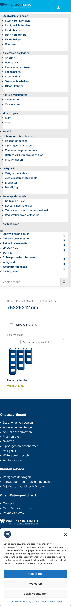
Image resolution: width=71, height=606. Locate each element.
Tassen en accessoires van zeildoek (27, 210)
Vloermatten (12, 104)
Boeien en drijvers (15, 34)
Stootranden (12, 76)
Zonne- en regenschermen (21, 150)
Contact (8, 503)
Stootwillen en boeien (15, 15)
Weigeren (35, 583)
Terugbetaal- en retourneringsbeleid (27, 481)
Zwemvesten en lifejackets (21, 177)
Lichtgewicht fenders (18, 25)
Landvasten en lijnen (17, 67)
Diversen (10, 44)
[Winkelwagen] (64, 8)
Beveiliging (11, 187)
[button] (65, 534)
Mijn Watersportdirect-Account (24, 486)
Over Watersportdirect (52, 601)
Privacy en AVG (31, 601)
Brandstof (11, 182)
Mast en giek (10, 113)
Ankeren (10, 57)
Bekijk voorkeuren (35, 593)
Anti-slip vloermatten (15, 94)
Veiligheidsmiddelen (17, 173)
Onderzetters (13, 99)
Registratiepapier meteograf (22, 214)
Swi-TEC (8, 131)
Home (10, 301)
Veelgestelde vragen (17, 477)
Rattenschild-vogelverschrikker (24, 154)
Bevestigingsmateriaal (18, 205)
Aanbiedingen (11, 223)
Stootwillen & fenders (18, 20)
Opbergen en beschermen (18, 136)
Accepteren (35, 573)
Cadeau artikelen (15, 200)
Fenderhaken (13, 39)
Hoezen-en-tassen (16, 140)
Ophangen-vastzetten (18, 145)
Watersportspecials (14, 196)
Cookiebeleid (14, 601)
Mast (8, 117)
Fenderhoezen (13, 29)
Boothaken (11, 62)
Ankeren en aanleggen (16, 52)
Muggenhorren (14, 159)
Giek (7, 122)
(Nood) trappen (14, 85)
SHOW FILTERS (26, 324)
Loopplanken (13, 71)
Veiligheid (8, 168)
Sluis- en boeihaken (17, 81)
